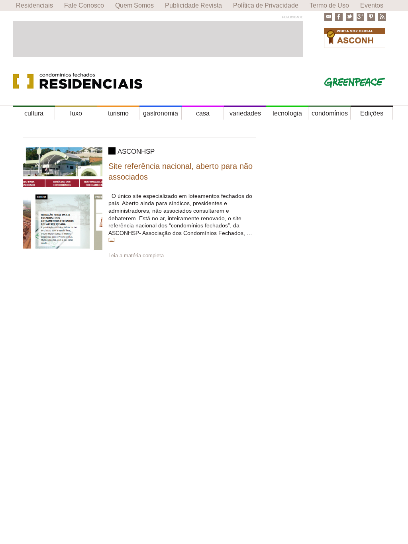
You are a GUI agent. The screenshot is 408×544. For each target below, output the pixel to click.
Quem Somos (134, 5)
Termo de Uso (329, 5)
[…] (111, 239)
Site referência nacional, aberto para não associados (180, 171)
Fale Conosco (84, 5)
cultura (33, 113)
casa (203, 113)
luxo (76, 113)
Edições (371, 113)
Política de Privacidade (265, 5)
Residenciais (34, 5)
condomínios (330, 113)
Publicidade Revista (193, 5)
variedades (245, 113)
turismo (118, 113)
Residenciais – (80, 81)
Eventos (371, 5)
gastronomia (160, 113)
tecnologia (287, 113)
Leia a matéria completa (136, 255)
